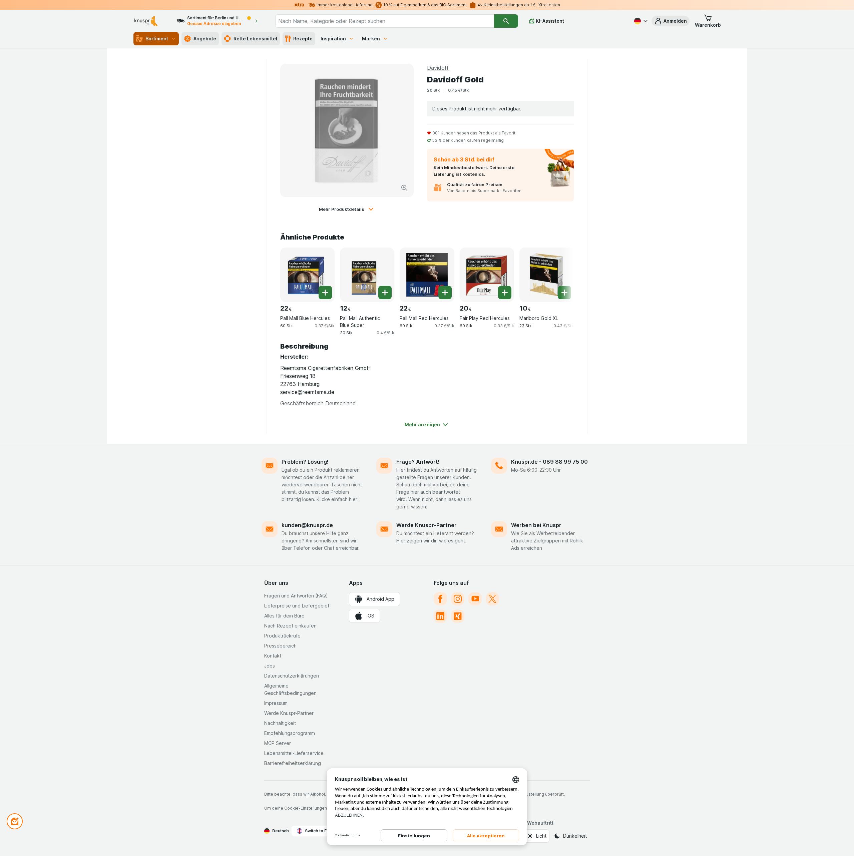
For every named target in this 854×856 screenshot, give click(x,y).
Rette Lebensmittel (255, 38)
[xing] (457, 616)
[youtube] (475, 598)
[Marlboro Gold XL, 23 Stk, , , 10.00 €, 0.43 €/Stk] (546, 275)
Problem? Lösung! (305, 461)
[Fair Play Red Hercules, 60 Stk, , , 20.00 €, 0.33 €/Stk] (487, 275)
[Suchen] (506, 21)
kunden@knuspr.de (307, 525)
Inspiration (333, 38)
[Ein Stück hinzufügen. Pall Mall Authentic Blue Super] (385, 292)
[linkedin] (440, 616)
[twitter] (492, 598)
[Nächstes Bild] (560, 272)
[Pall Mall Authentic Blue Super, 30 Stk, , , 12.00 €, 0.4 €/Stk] (367, 275)
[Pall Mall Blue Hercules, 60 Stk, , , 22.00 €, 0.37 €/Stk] (307, 275)
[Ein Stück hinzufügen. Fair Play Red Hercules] (504, 292)
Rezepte (303, 38)
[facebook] (440, 598)
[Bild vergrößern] (404, 187)
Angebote (204, 38)
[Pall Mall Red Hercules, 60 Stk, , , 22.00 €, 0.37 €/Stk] (427, 275)
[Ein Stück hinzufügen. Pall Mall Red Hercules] (445, 292)
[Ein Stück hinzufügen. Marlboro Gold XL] (564, 292)
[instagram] (457, 598)
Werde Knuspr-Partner (426, 525)
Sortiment (156, 38)
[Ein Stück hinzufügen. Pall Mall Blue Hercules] (325, 292)
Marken (371, 38)
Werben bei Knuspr (536, 525)
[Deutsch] (640, 21)
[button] (671, 21)
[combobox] (384, 21)
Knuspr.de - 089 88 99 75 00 (549, 461)
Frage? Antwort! (418, 461)
